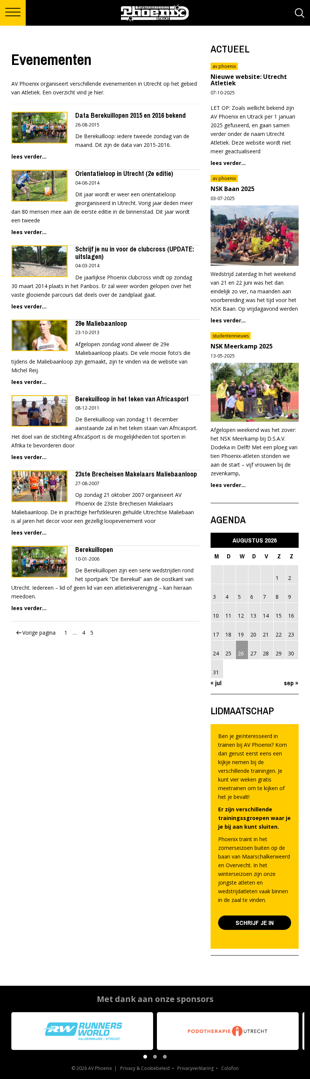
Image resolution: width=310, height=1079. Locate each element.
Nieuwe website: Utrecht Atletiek (249, 80)
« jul (216, 682)
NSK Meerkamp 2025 (242, 346)
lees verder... (28, 156)
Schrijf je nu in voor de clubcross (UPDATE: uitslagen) (134, 252)
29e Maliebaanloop (101, 323)
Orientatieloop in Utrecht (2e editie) (124, 173)
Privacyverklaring (195, 1068)
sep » (291, 682)
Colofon (230, 1068)
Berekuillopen (94, 549)
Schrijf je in (255, 922)
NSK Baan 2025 (232, 189)
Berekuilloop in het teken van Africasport (132, 399)
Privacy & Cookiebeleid (145, 1068)
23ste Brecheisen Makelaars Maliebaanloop (136, 474)
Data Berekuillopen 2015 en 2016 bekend (130, 115)
